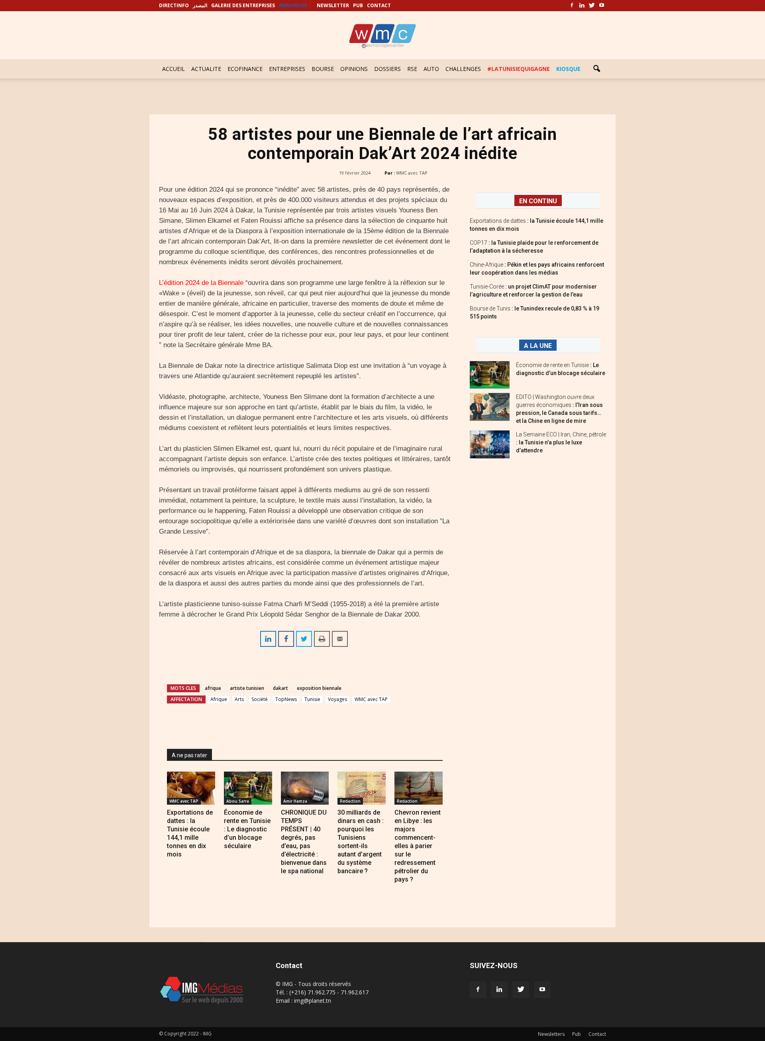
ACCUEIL (173, 69)
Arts (239, 699)
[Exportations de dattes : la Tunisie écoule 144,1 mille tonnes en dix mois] (191, 788)
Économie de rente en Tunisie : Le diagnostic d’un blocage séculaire (247, 829)
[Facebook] (571, 5)
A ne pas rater (189, 755)
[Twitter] (591, 5)
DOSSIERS (387, 69)
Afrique (218, 699)
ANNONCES (293, 5)
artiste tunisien (247, 688)
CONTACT (379, 5)
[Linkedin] (581, 5)
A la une (538, 346)
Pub (576, 1034)
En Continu (538, 201)
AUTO (431, 69)
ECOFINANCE (245, 69)
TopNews (286, 699)
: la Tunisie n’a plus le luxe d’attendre (561, 442)
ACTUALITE (206, 69)
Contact (597, 1034)
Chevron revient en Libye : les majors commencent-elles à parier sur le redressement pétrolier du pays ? (417, 846)
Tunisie (312, 699)
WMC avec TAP (412, 173)
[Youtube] (601, 5)
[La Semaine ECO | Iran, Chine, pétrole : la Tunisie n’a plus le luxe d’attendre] (490, 444)
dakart (280, 688)
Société (259, 699)
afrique (213, 688)
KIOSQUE (568, 69)
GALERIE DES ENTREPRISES (243, 5)
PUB (358, 5)
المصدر (200, 5)
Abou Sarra (237, 801)
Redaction (350, 801)
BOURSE (323, 69)
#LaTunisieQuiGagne (518, 69)
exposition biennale (319, 688)
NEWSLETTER (333, 5)
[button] (596, 69)
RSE (412, 69)
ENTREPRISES (287, 69)
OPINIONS (354, 69)
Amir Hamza (295, 801)
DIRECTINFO (174, 5)
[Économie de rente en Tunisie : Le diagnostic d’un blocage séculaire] (248, 788)
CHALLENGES (463, 69)
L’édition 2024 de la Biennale (201, 283)
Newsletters (551, 1034)
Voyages (337, 699)
